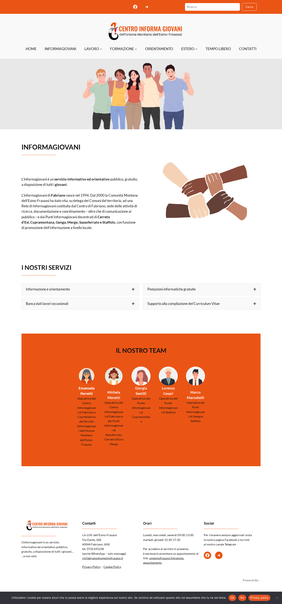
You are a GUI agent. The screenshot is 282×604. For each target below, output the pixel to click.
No (242, 597)
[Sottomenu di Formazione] (136, 49)
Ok (232, 597)
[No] (277, 598)
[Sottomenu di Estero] (196, 49)
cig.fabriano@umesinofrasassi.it (102, 558)
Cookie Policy (112, 567)
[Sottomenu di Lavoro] (101, 49)
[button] (80, 289)
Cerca (249, 6)
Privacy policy (259, 597)
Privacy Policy (91, 567)
